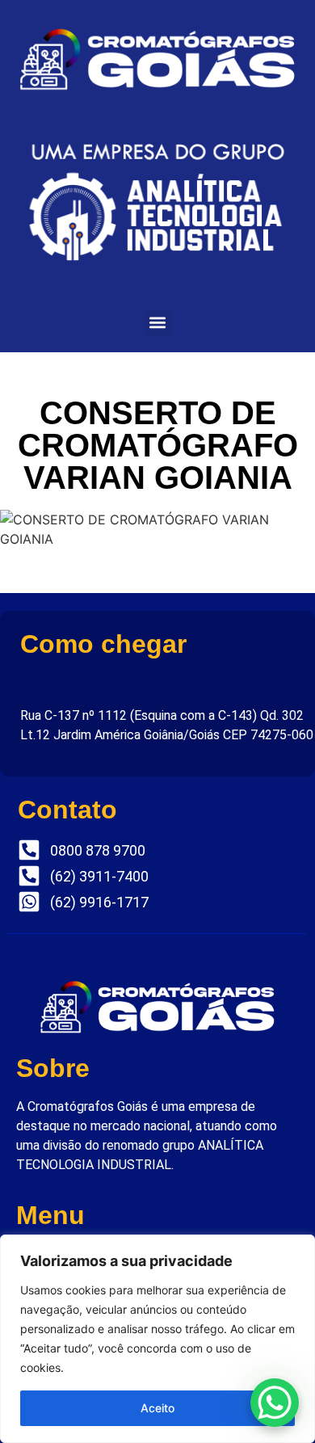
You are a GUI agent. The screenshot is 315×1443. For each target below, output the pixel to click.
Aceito (157, 1408)
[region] (157, 1339)
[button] (158, 322)
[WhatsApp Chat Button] (274, 1402)
